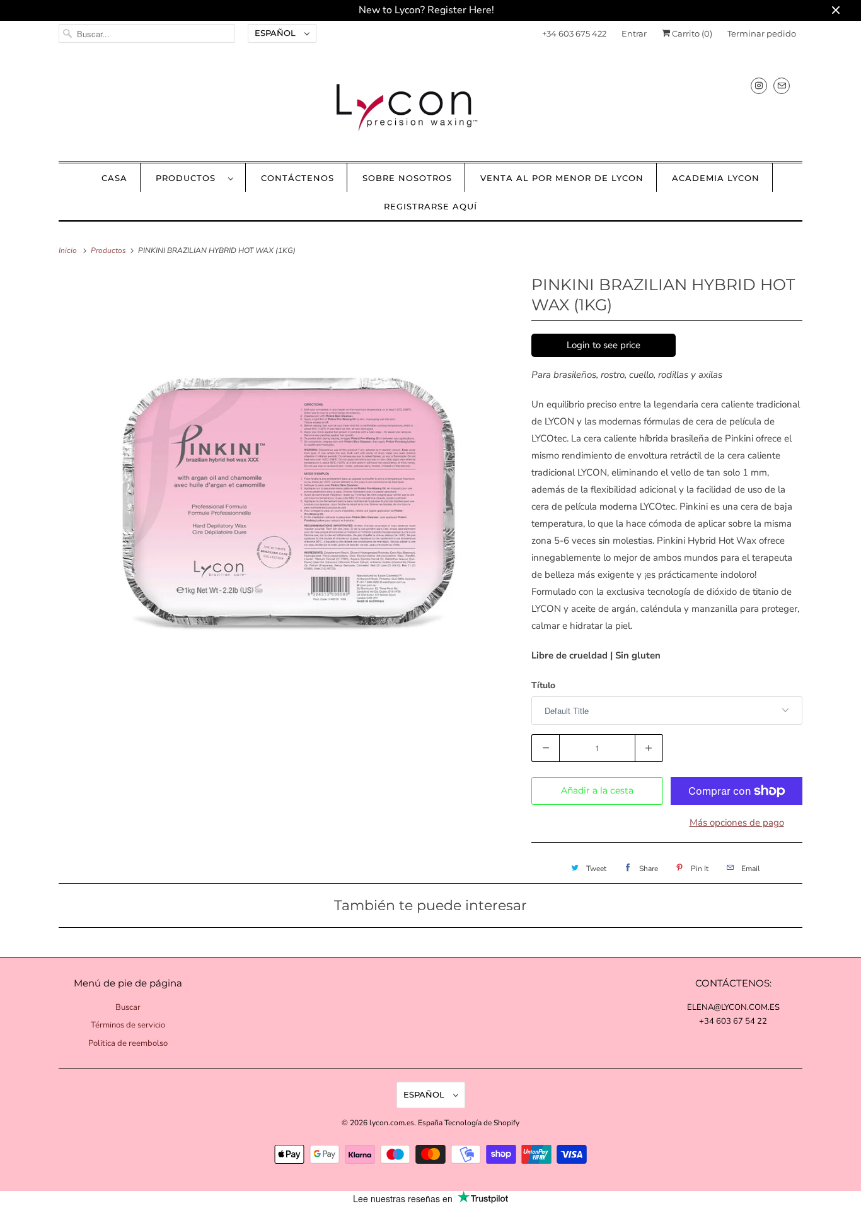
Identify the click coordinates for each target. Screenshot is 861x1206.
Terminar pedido (761, 33)
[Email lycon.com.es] (781, 85)
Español (276, 33)
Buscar (128, 1007)
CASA (114, 178)
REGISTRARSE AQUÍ (430, 206)
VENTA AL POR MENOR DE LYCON (562, 178)
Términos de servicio (128, 1025)
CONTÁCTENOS (297, 178)
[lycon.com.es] (430, 107)
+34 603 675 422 (574, 33)
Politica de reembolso (128, 1043)
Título (543, 685)
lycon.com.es (391, 1123)
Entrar (634, 33)
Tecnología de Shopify (481, 1123)
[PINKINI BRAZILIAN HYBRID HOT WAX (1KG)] (289, 501)
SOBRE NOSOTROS (407, 178)
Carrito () (691, 33)
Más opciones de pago (737, 822)
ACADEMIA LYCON (716, 178)
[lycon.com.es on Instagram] (759, 85)
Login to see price (603, 345)
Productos (109, 250)
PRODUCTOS (189, 178)
